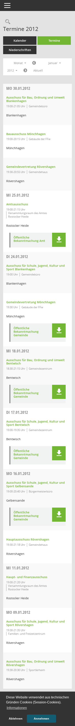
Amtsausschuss (17, 204)
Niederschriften (20, 50)
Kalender (20, 41)
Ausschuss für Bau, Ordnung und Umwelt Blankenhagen (35, 99)
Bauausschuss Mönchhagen (26, 134)
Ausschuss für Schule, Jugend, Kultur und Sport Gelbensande (35, 484)
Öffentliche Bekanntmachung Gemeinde (26, 331)
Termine (54, 41)
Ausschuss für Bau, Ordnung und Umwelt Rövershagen (35, 663)
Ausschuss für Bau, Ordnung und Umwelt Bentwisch (35, 361)
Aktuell (38, 70)
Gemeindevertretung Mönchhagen (30, 302)
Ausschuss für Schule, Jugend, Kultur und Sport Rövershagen (35, 623)
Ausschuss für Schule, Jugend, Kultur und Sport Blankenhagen (35, 267)
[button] (59, 240)
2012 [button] (11, 70)
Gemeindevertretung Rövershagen (30, 167)
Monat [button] (19, 63)
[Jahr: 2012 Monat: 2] (25, 70)
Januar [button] (53, 63)
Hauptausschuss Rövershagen (27, 539)
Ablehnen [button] (15, 718)
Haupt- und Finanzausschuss (26, 577)
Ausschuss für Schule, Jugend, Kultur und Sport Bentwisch (35, 423)
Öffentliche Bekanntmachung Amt (29, 239)
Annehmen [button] (41, 718)
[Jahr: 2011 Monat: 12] (34, 63)
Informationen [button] (17, 708)
